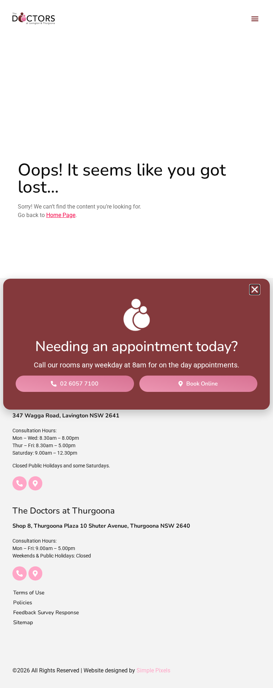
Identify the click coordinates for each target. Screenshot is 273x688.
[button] (254, 289)
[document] (136, 344)
